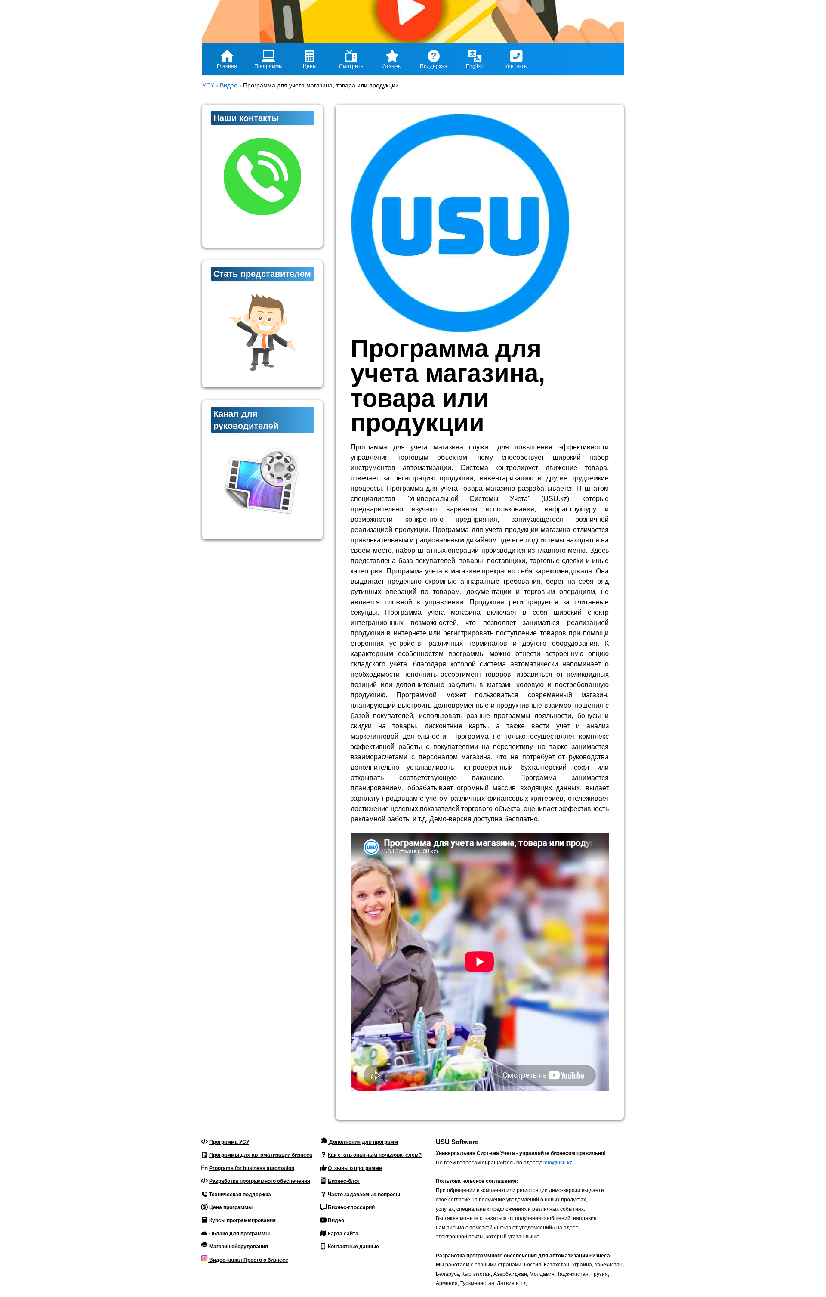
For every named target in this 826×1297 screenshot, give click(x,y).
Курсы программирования (242, 1220)
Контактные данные (353, 1247)
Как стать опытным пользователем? (375, 1155)
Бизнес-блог (344, 1181)
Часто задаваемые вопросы (364, 1195)
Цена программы (231, 1207)
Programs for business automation (251, 1168)
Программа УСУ (229, 1142)
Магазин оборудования (238, 1247)
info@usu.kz (557, 1163)
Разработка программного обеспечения (259, 1181)
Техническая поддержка (240, 1195)
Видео (336, 1220)
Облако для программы (239, 1234)
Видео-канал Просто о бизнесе (248, 1260)
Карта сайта (343, 1234)
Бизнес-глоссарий (351, 1207)
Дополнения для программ (363, 1142)
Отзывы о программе (355, 1168)
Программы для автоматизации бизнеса (260, 1155)
